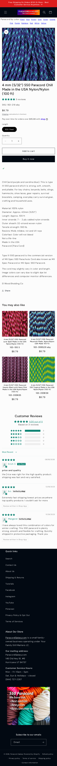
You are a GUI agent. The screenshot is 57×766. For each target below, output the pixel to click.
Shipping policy (44, 758)
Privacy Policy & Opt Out (18, 615)
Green (45, 19)
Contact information (30, 763)
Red (31, 23)
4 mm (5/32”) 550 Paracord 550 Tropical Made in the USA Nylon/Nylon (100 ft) (42, 387)
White (37, 23)
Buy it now (28, 159)
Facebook (10, 590)
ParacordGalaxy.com (16, 637)
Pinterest (10, 609)
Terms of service (29, 758)
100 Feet (9, 129)
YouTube (10, 602)
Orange (52, 19)
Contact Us (11, 565)
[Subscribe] (43, 742)
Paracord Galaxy (16, 754)
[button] (5, 12)
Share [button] (7, 290)
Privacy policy (14, 758)
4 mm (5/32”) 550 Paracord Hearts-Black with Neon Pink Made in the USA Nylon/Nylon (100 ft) (14, 388)
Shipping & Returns (15, 577)
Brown (33, 19)
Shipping (5, 114)
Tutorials (10, 584)
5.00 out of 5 (36, 421)
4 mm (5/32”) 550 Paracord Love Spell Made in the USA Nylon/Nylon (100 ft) (14, 341)
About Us (10, 571)
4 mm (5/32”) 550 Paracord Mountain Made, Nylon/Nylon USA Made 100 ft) (42, 341)
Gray (40, 19)
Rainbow (24, 23)
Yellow (43, 23)
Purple (17, 23)
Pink (11, 23)
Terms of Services (14, 621)
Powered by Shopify (32, 754)
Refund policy (47, 754)
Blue (28, 19)
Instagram (10, 596)
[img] (8, 460)
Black (22, 19)
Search (9, 558)
